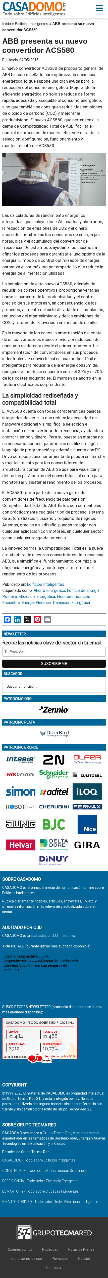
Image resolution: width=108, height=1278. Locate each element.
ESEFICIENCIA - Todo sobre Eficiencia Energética (40, 1181)
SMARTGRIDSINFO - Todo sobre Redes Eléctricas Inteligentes (50, 1202)
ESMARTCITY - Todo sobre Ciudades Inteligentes (40, 1191)
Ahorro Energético (49, 590)
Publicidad (50, 1249)
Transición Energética (71, 602)
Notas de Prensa (81, 1249)
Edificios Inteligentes (31, 23)
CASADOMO (34, 8)
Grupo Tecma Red (57, 1133)
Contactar (54, 1268)
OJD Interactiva (63, 936)
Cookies (84, 1259)
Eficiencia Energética (37, 596)
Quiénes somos (20, 1249)
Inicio (6, 23)
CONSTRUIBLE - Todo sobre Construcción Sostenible (44, 1171)
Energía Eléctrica (36, 602)
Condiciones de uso (26, 1259)
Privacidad (60, 1259)
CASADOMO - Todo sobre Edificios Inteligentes (38, 1160)
